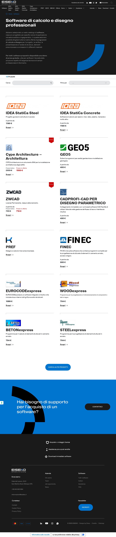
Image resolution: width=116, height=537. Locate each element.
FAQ (79, 487)
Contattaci (16, 501)
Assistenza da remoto (78, 3)
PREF (10, 247)
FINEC (65, 247)
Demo (63, 8)
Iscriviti (85, 507)
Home (10, 14)
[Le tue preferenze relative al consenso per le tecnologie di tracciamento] (1, 402)
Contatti (14, 505)
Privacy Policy (16, 511)
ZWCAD (12, 199)
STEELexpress (73, 330)
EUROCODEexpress (23, 290)
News (47, 487)
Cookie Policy (16, 508)
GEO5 (65, 154)
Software (81, 473)
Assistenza (79, 8)
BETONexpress (19, 330)
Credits (94, 523)
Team (47, 481)
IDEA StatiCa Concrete (80, 113)
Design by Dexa (84, 523)
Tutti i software (83, 478)
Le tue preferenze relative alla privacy (66, 535)
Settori (70, 8)
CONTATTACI (97, 407)
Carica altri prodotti (58, 367)
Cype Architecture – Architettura (24, 156)
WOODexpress (73, 290)
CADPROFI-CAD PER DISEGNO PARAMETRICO (83, 201)
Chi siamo (48, 478)
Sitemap (101, 523)
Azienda (92, 8)
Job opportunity (50, 484)
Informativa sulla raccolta (41, 535)
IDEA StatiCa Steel (22, 113)
